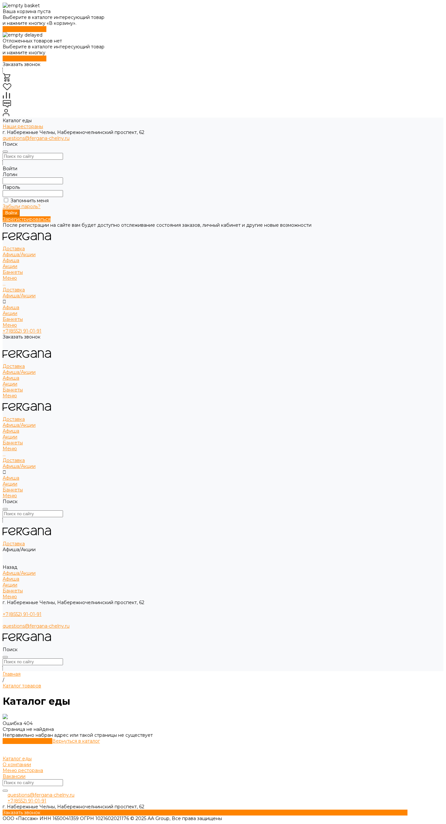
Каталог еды (17, 759)
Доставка (14, 290)
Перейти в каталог (24, 29)
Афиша (11, 260)
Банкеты (13, 319)
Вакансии (14, 776)
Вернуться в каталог (76, 741)
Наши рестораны (23, 126)
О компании (17, 764)
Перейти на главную (27, 741)
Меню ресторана (23, 770)
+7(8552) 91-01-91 (22, 331)
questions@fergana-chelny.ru (36, 138)
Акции (10, 266)
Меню (10, 325)
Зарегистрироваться (27, 219)
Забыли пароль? (21, 206)
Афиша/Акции (19, 296)
